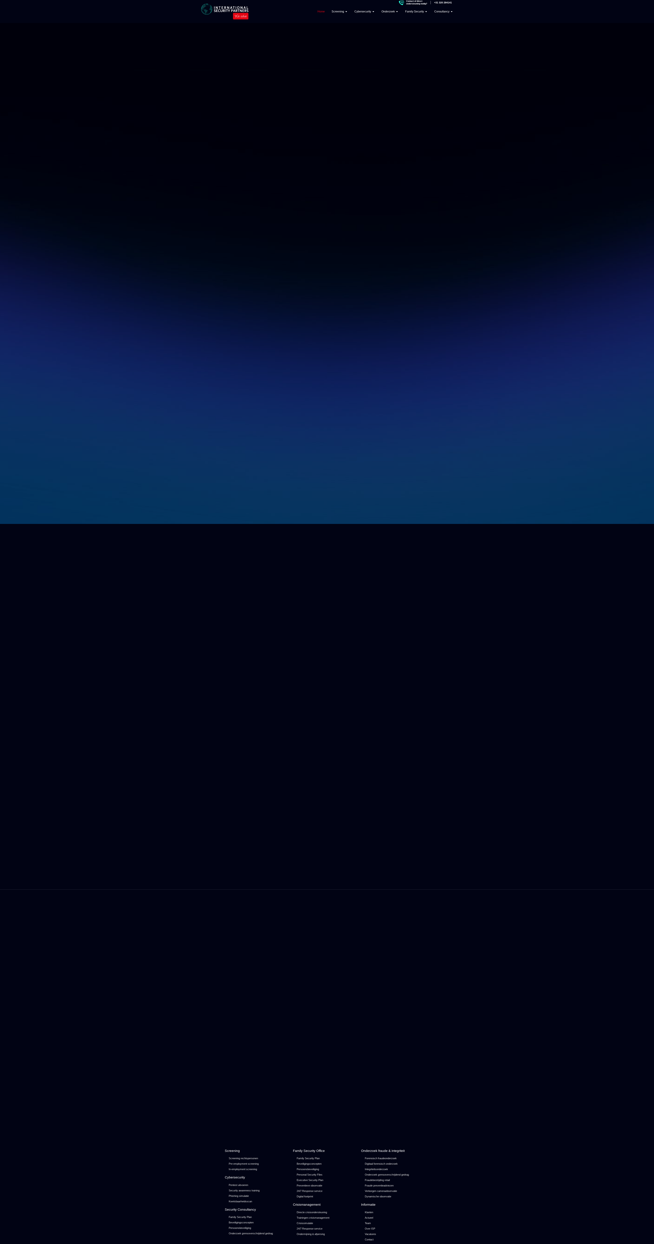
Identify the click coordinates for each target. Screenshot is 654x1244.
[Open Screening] (346, 12)
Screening (232, 1151)
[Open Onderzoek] (397, 12)
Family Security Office (309, 1151)
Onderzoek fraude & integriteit (383, 1151)
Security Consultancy (240, 1209)
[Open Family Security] (426, 12)
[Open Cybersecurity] (373, 12)
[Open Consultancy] (451, 12)
